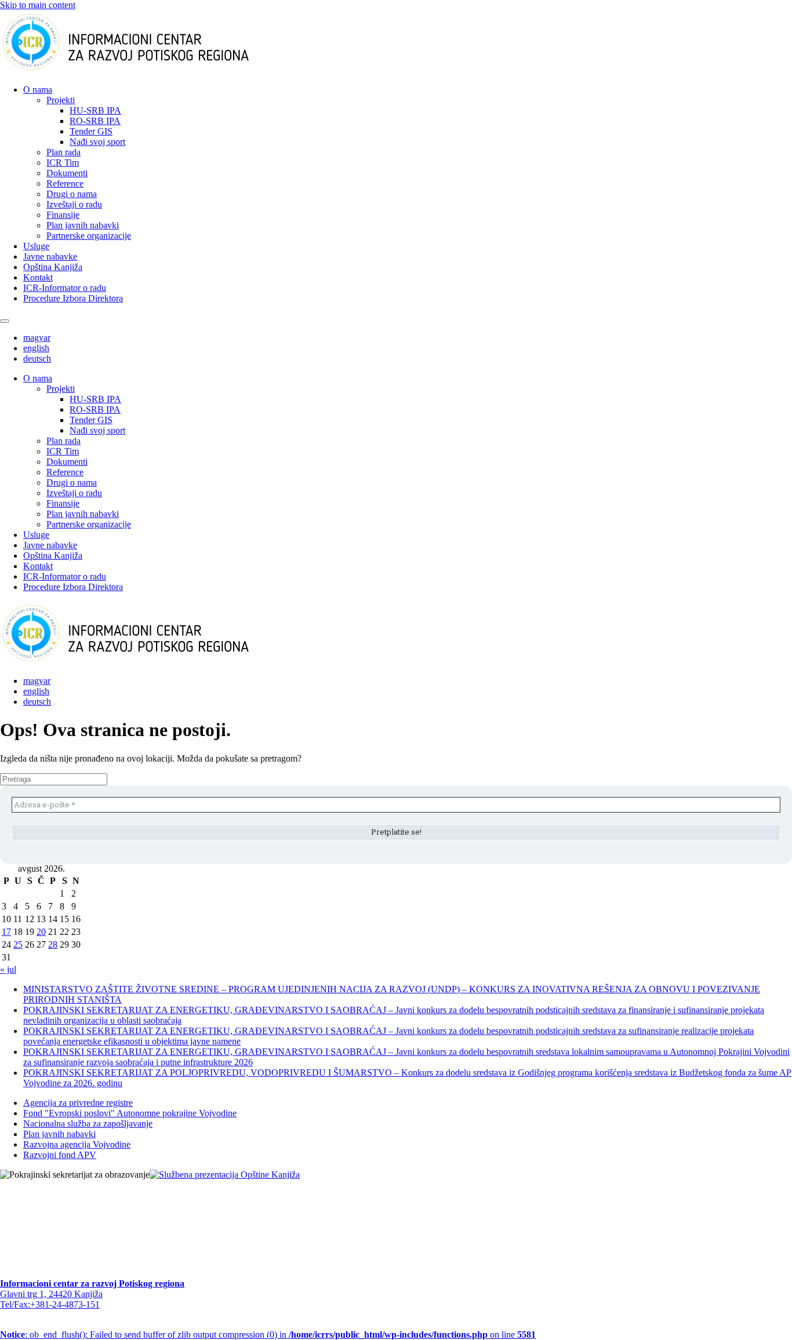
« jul (8, 969)
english (36, 348)
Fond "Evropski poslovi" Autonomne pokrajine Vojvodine (130, 1113)
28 (52, 944)
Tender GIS (91, 131)
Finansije (62, 215)
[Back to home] (144, 70)
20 (41, 932)
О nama (37, 89)
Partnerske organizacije (88, 236)
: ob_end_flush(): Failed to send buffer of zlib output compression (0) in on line (268, 1334)
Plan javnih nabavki (82, 225)
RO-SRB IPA (95, 121)
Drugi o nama (71, 194)
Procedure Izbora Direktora (73, 298)
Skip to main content (37, 5)
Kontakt (38, 277)
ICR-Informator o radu (64, 288)
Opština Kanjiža (52, 267)
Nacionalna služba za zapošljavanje (87, 1123)
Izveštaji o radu (74, 204)
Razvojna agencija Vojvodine (76, 1144)
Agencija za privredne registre (78, 1103)
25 (18, 944)
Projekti (60, 100)
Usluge (36, 246)
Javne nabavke (50, 256)
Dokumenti (67, 173)
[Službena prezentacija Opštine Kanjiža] (225, 1174)
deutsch (37, 358)
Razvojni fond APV (59, 1155)
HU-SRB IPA (95, 110)
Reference (64, 183)
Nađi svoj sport (97, 142)
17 (6, 932)
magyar (36, 338)
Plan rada (63, 152)
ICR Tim (62, 163)
